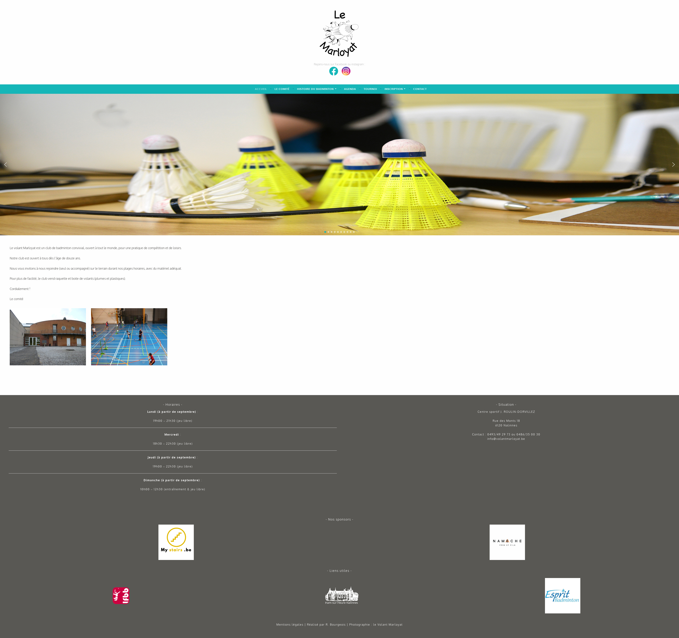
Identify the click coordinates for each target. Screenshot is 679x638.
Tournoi (370, 89)
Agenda (350, 89)
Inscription (394, 89)
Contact (420, 89)
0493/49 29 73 (498, 434)
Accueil (261, 89)
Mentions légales (289, 624)
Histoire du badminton (315, 89)
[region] (339, 164)
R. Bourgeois (336, 624)
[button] (675, 97)
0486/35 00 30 (528, 434)
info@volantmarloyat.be (506, 439)
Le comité (282, 89)
